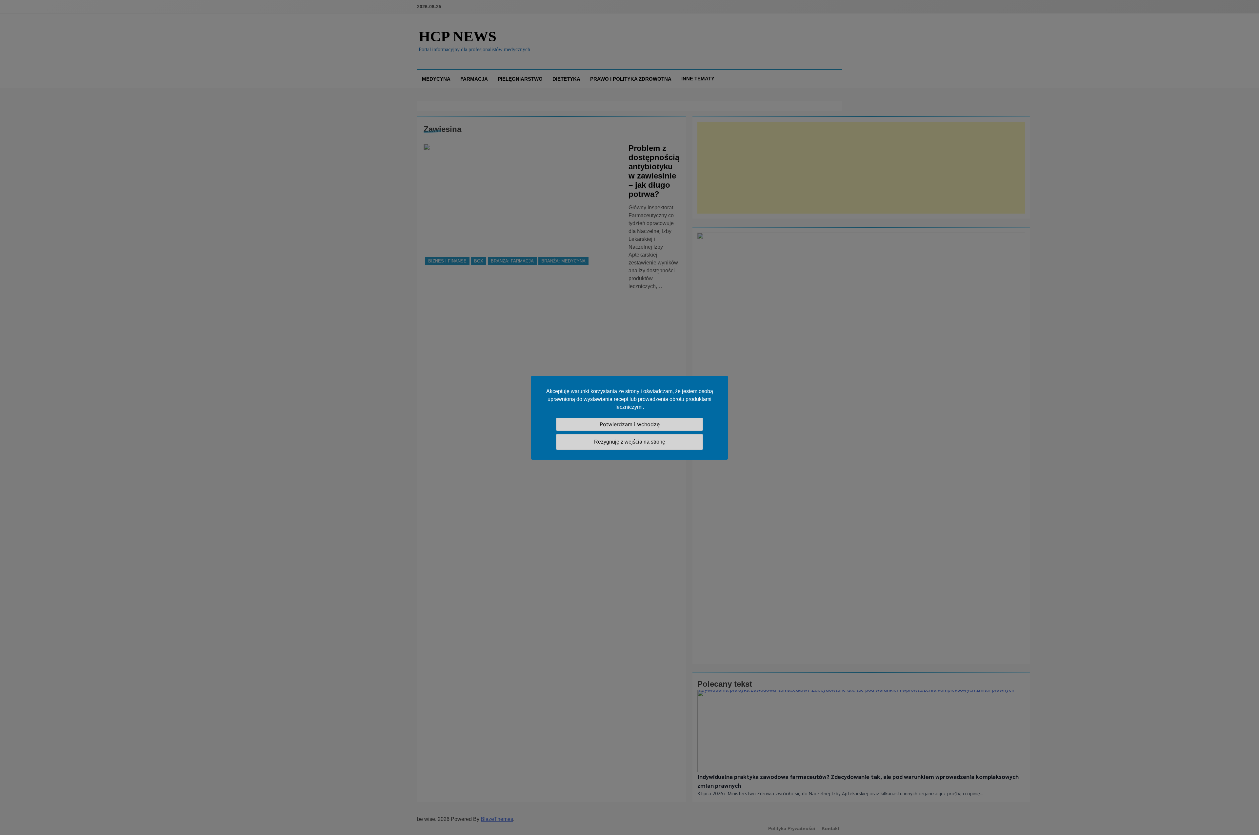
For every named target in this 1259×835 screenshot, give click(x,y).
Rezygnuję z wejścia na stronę (629, 442)
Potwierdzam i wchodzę (630, 424)
